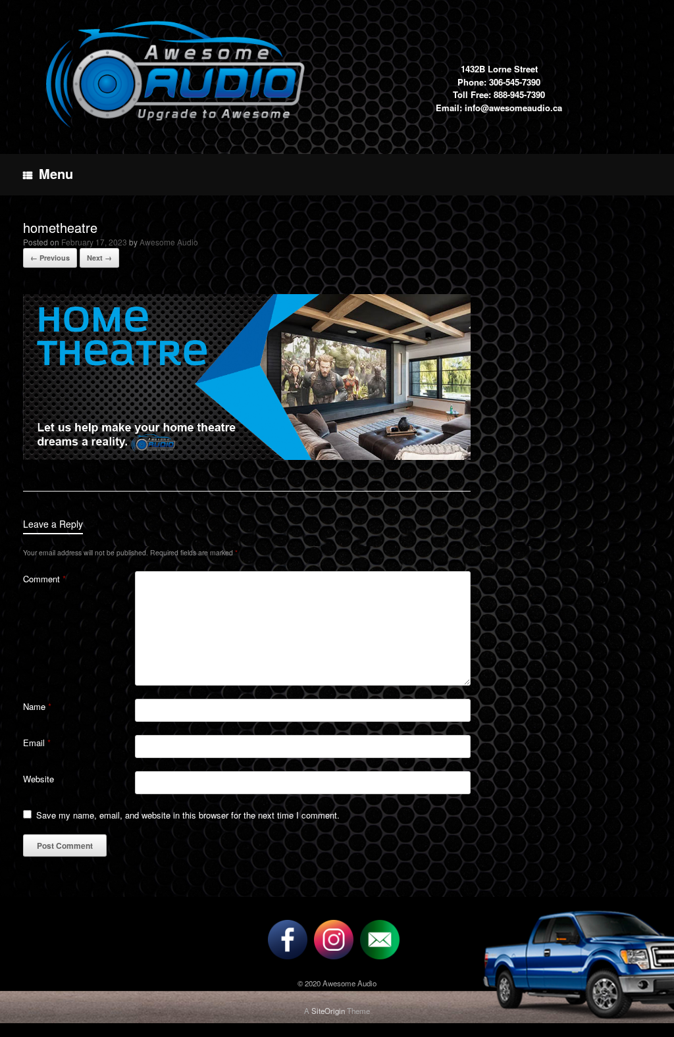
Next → (99, 258)
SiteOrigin (328, 1010)
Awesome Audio (169, 241)
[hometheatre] (247, 455)
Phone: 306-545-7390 (498, 82)
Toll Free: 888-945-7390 (499, 94)
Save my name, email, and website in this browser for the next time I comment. (188, 815)
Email (37, 742)
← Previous (50, 258)
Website (38, 778)
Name (37, 706)
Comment (44, 578)
